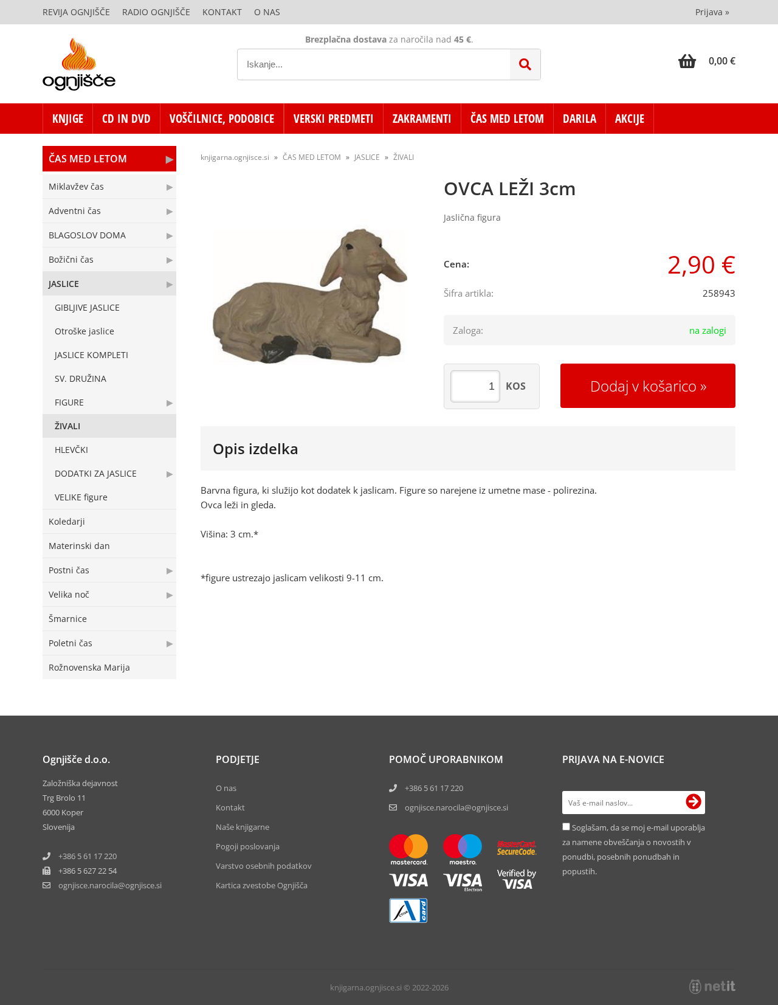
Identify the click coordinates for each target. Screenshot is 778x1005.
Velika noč (69, 594)
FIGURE (69, 402)
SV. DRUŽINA (80, 378)
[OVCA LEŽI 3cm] (310, 296)
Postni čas (69, 570)
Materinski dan (79, 545)
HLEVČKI (71, 449)
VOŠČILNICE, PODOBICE (222, 118)
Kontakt (222, 12)
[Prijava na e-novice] (693, 802)
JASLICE (64, 283)
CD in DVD (126, 118)
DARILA (579, 118)
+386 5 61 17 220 (87, 856)
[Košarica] (706, 61)
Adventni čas (75, 210)
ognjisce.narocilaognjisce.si (110, 885)
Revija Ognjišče (76, 12)
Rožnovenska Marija (89, 667)
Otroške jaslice (84, 331)
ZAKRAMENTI (422, 118)
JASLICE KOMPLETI (91, 355)
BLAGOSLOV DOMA (87, 235)
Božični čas (71, 259)
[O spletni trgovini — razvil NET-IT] (712, 986)
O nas (267, 12)
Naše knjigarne (242, 826)
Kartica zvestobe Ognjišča (262, 885)
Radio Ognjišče (156, 12)
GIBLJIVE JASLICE (87, 307)
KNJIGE (67, 118)
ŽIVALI (67, 426)
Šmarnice (68, 618)
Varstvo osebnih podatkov (264, 865)
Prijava (712, 12)
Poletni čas (70, 643)
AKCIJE (629, 118)
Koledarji (67, 521)
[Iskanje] (525, 64)
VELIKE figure (81, 497)
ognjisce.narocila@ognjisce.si (456, 807)
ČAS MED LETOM (507, 118)
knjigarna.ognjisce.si (235, 157)
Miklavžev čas (76, 186)
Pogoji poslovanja (248, 846)
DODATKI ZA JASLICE (96, 473)
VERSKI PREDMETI (334, 118)
